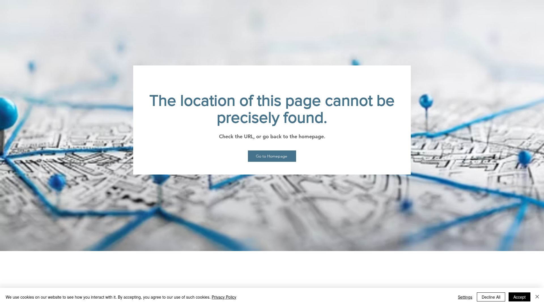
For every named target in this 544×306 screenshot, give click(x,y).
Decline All (491, 297)
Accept (519, 297)
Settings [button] (465, 297)
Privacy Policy (224, 297)
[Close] (537, 296)
